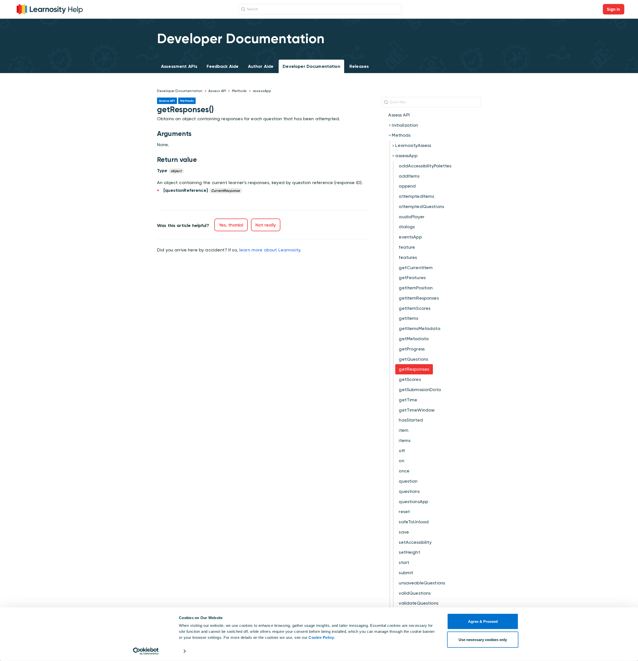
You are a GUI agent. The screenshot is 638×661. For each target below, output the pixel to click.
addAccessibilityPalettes (425, 165)
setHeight (409, 552)
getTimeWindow (417, 410)
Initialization (405, 125)
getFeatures (412, 277)
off (401, 450)
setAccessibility (415, 542)
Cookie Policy (321, 637)
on (401, 460)
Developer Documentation (311, 66)
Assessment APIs (179, 66)
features (408, 257)
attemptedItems (416, 196)
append (407, 186)
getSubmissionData (420, 389)
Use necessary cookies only (483, 639)
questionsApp (413, 501)
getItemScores (414, 308)
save (404, 532)
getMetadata (414, 338)
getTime (408, 399)
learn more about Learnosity (269, 249)
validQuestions (415, 593)
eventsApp (410, 236)
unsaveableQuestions (422, 582)
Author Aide (261, 66)
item (403, 430)
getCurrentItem (416, 267)
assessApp (262, 91)
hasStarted (411, 420)
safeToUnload (414, 521)
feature (407, 247)
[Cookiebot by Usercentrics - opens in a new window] (146, 651)
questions (409, 491)
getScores (410, 379)
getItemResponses (419, 298)
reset (404, 511)
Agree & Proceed (483, 621)
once (404, 470)
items (404, 440)
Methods (239, 91)
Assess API (217, 91)
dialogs (407, 226)
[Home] (50, 8)
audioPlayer (411, 216)
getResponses (414, 369)
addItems (409, 176)
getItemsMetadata (419, 328)
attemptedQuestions (421, 206)
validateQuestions (418, 603)
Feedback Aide (223, 66)
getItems (408, 318)
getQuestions (413, 359)
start (404, 562)
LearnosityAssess (413, 145)
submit (406, 572)
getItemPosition (416, 287)
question (408, 481)
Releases (359, 66)
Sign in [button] (613, 9)
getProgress (412, 348)
